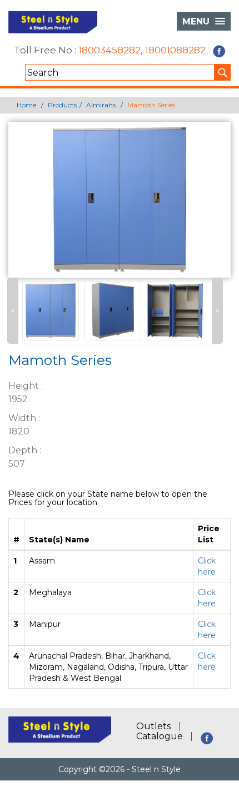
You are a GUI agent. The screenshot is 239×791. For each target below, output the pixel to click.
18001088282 (175, 50)
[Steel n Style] (52, 22)
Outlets (153, 726)
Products (62, 105)
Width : (24, 418)
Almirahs (101, 105)
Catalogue (159, 736)
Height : (25, 385)
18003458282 (109, 50)
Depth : (24, 450)
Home (26, 105)
